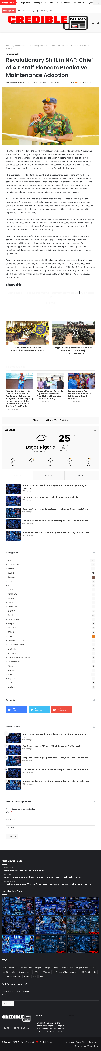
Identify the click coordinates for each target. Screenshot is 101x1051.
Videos (67, 2)
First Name (10, 819)
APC (93, 968)
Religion (11, 624)
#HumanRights (26, 968)
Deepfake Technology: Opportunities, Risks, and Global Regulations (44, 11)
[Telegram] (21, 1028)
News (10, 560)
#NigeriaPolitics (82, 968)
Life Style (12, 649)
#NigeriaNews (67, 968)
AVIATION (12, 628)
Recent (17, 475)
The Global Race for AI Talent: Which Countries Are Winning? (51, 497)
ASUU (5, 972)
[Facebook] (5, 1028)
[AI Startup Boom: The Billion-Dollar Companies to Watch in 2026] (18, 944)
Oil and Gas (12, 607)
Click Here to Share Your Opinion (51, 420)
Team (78, 1042)
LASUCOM (46, 972)
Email (9, 812)
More (10, 674)
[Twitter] (9, 1028)
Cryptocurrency (24, 972)
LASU (36, 972)
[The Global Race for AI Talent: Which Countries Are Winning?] (13, 501)
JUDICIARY (12, 594)
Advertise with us (64, 293)
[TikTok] (24, 1028)
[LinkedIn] (12, 1028)
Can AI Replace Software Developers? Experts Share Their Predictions (55, 520)
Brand (10, 615)
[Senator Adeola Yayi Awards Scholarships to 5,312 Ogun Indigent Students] (81, 381)
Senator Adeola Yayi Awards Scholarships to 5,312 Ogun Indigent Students (79, 395)
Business (11, 577)
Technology (93, 1042)
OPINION (11, 632)
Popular (48, 475)
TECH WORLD (14, 619)
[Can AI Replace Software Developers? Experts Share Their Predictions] (13, 524)
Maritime (11, 687)
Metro (10, 602)
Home (10, 46)
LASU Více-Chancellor (11, 977)
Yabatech (43, 977)
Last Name (10, 827)
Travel (51, 2)
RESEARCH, (13, 653)
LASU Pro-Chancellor (88, 972)
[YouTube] (15, 1028)
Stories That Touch (16, 645)
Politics (11, 569)
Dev (71, 1015)
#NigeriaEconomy (51, 968)
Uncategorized (20, 46)
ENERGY (11, 611)
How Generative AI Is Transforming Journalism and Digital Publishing (55, 532)
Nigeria (26, 977)
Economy (12, 581)
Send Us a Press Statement (28, 293)
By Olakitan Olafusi (15, 82)
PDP (34, 977)
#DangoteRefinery (10, 968)
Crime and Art (78, 2)
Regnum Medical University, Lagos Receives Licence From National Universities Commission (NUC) (50, 395)
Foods (59, 2)
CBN (13, 972)
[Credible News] (48, 22)
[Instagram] (18, 1028)
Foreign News (24, 2)
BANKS (11, 598)
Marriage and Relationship (19, 657)
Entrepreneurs (14, 662)
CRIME (10, 590)
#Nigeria (38, 968)
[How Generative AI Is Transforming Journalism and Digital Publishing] (13, 536)
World (10, 636)
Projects (11, 679)
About (71, 1042)
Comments (82, 475)
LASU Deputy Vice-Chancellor (65, 972)
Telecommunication (16, 640)
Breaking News (39, 2)
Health (10, 585)
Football (11, 683)
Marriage (11, 670)
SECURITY (12, 573)
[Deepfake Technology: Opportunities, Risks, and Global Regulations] (13, 513)
